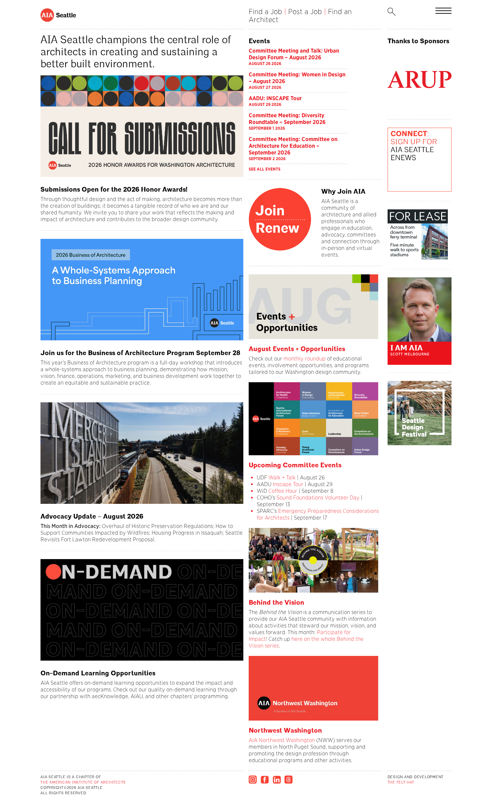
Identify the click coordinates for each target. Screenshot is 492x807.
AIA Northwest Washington (282, 740)
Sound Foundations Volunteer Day (317, 497)
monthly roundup (304, 358)
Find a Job (265, 11)
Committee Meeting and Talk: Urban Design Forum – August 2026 (294, 54)
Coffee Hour (282, 491)
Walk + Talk (281, 477)
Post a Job (305, 11)
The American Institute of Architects (83, 783)
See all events (264, 169)
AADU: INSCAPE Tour (275, 98)
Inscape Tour (288, 484)
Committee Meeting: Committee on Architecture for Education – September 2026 (293, 146)
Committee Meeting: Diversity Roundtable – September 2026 (287, 118)
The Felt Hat (401, 783)
